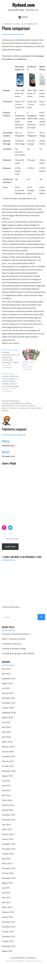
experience (19, 403)
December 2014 (8, 844)
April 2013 (6, 902)
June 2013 (6, 892)
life (16, 406)
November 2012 (8, 927)
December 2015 (8, 815)
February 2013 (8, 912)
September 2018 (9, 712)
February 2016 (8, 805)
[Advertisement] (20, 583)
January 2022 (7, 693)
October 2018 (8, 708)
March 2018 (7, 742)
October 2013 (8, 873)
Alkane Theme (11, 961)
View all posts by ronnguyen (14, 434)
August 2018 (7, 717)
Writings (15, 401)
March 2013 (7, 907)
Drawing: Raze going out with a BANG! (18, 653)
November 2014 (8, 849)
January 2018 (7, 751)
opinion (31, 406)
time (32, 408)
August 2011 (7, 951)
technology (24, 408)
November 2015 (8, 819)
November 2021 (8, 703)
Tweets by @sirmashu (11, 607)
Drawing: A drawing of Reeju (14, 648)
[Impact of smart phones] (31, 355)
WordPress (37, 961)
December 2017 (8, 756)
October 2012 (8, 931)
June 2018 (6, 727)
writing (5, 410)
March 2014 (7, 863)
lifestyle (23, 406)
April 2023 (6, 673)
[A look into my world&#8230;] (12, 359)
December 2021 (8, 698)
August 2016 (7, 776)
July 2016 (6, 781)
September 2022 (9, 678)
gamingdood (8, 406)
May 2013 (6, 897)
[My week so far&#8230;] (12, 382)
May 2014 (6, 858)
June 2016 (6, 785)
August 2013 (7, 883)
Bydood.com (23, 4)
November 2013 (8, 868)
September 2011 (9, 946)
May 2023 (6, 669)
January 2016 (7, 810)
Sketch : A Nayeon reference (13, 639)
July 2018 (6, 722)
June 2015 (6, 824)
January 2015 (7, 839)
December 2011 (8, 936)
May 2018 (6, 732)
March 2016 (7, 800)
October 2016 (8, 766)
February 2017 (8, 761)
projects (6, 408)
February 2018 (8, 746)
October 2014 (8, 854)
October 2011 (8, 941)
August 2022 (7, 683)
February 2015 (8, 834)
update (38, 408)
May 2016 (6, 790)
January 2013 (7, 917)
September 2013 (9, 878)
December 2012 (8, 922)
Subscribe (10, 546)
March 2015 (7, 829)
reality (14, 408)
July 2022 (6, 688)
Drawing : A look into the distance (16, 634)
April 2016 (6, 795)
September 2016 (9, 771)
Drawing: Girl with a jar (11, 644)
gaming (28, 403)
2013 (11, 403)
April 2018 (6, 737)
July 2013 (6, 888)
